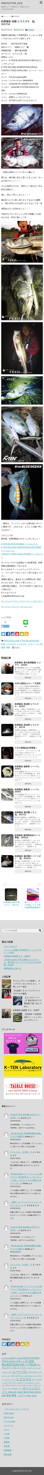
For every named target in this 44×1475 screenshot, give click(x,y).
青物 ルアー (18, 1395)
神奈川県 (34, 1392)
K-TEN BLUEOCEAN (29, 641)
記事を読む (28, 677)
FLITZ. (23, 1362)
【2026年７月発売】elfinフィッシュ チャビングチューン (33, 1017)
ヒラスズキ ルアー (25, 644)
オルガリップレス (10, 1367)
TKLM (32, 1364)
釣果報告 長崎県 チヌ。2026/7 (17, 956)
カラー (7, 1430)
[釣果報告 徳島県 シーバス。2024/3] (7, 771)
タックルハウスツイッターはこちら (17, 607)
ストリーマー (6, 1376)
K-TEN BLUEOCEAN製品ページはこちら (19, 544)
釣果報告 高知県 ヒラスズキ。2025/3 (27, 705)
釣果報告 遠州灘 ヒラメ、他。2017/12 (27, 813)
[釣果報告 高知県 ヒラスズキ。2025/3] (7, 709)
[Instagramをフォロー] (13, 634)
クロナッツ (31, 1368)
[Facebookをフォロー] (8, 634)
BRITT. (14, 1358)
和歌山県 (12, 1392)
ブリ (37, 644)
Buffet (19, 1358)
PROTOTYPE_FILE (12, 3)
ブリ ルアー (18, 1383)
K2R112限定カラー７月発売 (28, 683)
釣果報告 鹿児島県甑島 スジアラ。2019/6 (28, 663)
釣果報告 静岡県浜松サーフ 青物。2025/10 (27, 836)
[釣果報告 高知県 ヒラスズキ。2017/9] (7, 730)
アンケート (9, 1425)
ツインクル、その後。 (20, 1152)
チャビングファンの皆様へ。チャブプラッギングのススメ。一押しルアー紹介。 (26, 984)
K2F (22, 1364)
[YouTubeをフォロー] (17, 634)
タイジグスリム (26, 1376)
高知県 (34, 1396)
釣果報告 (30, 30)
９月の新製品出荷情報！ (26, 748)
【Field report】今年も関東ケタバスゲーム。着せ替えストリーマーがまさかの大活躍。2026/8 (22, 962)
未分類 (7, 1446)
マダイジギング (10, 1385)
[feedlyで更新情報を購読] (22, 634)
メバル (23, 1385)
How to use (9, 1417)
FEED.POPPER (30, 1358)
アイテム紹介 (10, 1421)
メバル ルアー (32, 1385)
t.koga (17, 647)
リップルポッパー (15, 1388)
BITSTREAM (6, 1358)
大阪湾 (20, 1392)
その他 (7, 1434)
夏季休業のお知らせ (12, 968)
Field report (9, 1413)
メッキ (19, 1385)
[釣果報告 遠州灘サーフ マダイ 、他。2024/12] (7, 861)
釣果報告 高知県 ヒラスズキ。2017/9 (27, 726)
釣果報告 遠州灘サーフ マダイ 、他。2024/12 (28, 857)
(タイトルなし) (10, 946)
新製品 (7, 1442)
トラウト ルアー (10, 1380)
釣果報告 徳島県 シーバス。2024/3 (28, 767)
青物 (8, 647)
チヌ (34, 1376)
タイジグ (15, 1375)
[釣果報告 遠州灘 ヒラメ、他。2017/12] (7, 817)
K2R (3, 644)
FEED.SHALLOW (11, 641)
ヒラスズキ (11, 644)
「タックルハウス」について (16, 1409)
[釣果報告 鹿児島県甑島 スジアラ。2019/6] (7, 668)
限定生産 (8, 1454)
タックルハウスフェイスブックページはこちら (21, 601)
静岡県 (29, 1396)
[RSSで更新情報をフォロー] (26, 634)
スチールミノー (35, 1372)
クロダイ (23, 1368)
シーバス (20, 1372)
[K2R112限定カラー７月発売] (7, 688)
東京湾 (26, 1392)
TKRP (38, 1365)
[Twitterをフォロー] (3, 634)
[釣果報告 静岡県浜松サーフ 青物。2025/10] (7, 840)
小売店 (7, 1438)
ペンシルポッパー (29, 1382)
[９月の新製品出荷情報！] (7, 753)
